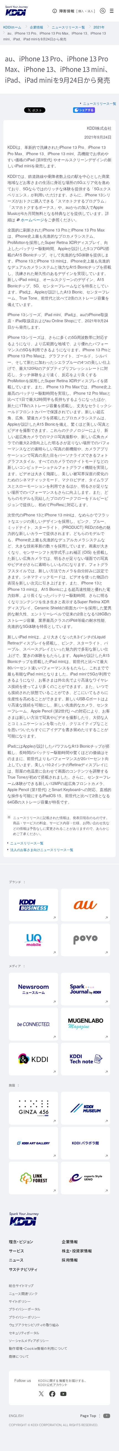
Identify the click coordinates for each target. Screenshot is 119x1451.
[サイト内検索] (103, 11)
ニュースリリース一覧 (68, 27)
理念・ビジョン (21, 1242)
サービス (16, 1251)
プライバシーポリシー (25, 1317)
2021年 (99, 27)
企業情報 (36, 27)
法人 (90, 11)
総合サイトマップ (21, 1285)
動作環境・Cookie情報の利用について (38, 1348)
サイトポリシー (20, 1301)
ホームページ (32, 219)
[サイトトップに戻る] (16, 11)
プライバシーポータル (25, 1309)
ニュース (16, 1260)
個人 (81, 11)
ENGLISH (16, 1415)
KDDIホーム (12, 27)
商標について (19, 1356)
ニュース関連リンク (23, 1293)
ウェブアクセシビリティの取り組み (34, 1325)
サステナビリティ (23, 1269)
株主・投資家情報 (77, 1251)
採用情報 (70, 1260)
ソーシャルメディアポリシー (29, 1340)
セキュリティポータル (24, 1333)
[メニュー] (113, 11)
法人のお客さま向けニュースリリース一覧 (41, 849)
